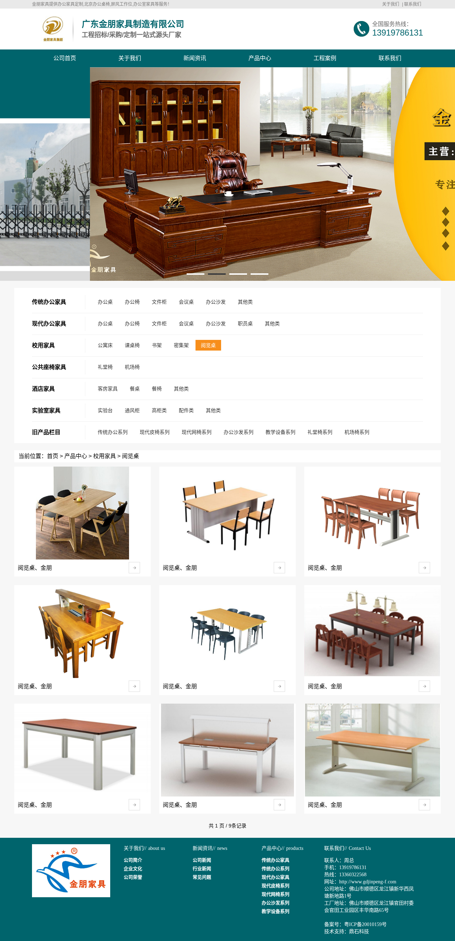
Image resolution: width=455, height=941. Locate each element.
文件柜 (159, 302)
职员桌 (245, 323)
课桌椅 (132, 345)
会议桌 (186, 302)
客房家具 (108, 388)
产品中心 (259, 58)
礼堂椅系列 (319, 432)
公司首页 (64, 58)
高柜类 (159, 410)
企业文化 (133, 868)
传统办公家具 (275, 860)
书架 (157, 345)
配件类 (186, 410)
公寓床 (105, 345)
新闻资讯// (204, 848)
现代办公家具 (275, 877)
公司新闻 (202, 860)
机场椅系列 (356, 432)
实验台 (105, 410)
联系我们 (412, 4)
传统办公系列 (113, 432)
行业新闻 (202, 868)
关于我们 (390, 4)
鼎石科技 (359, 931)
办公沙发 (216, 302)
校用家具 (104, 456)
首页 (52, 456)
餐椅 (157, 388)
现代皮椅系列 (155, 432)
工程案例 (325, 58)
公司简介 (133, 860)
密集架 (181, 345)
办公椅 (132, 302)
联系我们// (335, 848)
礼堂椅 (105, 367)
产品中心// (273, 848)
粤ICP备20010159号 (365, 924)
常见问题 (202, 877)
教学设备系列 (280, 432)
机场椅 (132, 367)
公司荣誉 (133, 877)
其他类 (245, 302)
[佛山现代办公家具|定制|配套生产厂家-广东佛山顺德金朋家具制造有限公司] (52, 29)
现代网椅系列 (197, 432)
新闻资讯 (194, 58)
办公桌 (105, 302)
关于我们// (135, 848)
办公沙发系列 (238, 432)
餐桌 (135, 388)
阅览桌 (208, 345)
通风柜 (132, 410)
